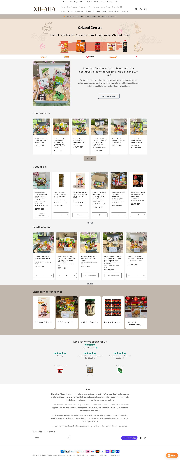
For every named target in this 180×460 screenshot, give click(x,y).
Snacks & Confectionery (134, 323)
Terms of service (104, 455)
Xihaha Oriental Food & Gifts (46, 455)
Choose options (42, 215)
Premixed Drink (42, 322)
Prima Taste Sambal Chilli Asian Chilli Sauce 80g (138, 194)
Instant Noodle (111, 322)
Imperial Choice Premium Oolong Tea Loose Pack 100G (60, 195)
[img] (90, 344)
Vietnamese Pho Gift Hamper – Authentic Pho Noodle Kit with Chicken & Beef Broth (60, 143)
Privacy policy (71, 455)
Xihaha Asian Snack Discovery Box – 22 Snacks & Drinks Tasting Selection (99, 195)
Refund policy (94, 455)
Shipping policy (115, 455)
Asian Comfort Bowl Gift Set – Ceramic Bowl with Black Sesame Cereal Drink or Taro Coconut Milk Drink (99, 143)
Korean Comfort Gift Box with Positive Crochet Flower (79, 141)
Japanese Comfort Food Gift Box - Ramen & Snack (137, 140)
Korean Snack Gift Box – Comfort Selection (118, 194)
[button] (83, 7)
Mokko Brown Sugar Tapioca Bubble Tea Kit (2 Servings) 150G (80, 195)
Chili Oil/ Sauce (88, 322)
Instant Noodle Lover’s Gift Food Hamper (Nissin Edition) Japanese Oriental (41, 196)
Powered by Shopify (59, 455)
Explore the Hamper (108, 96)
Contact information (82, 455)
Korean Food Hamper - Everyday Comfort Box (118, 140)
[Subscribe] (68, 437)
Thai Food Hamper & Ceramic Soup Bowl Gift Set (41, 140)
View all (90, 158)
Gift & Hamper (64, 322)
